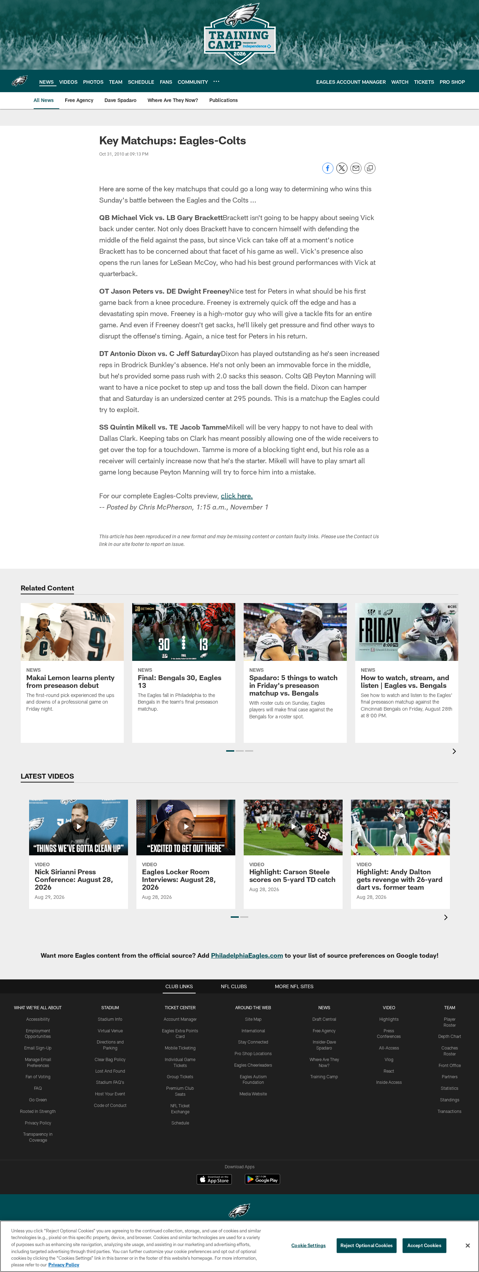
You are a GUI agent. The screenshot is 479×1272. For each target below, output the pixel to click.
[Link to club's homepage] (19, 81)
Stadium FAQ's (110, 1082)
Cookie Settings (308, 1245)
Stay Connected (253, 1041)
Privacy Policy (38, 1122)
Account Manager (180, 1019)
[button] (230, 750)
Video (389, 1007)
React (389, 1070)
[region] (239, 1246)
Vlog (389, 1059)
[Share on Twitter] (342, 172)
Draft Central (324, 1019)
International (253, 1030)
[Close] (467, 1245)
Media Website (253, 1093)
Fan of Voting (38, 1076)
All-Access (389, 1047)
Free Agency (324, 1030)
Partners (450, 1076)
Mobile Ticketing (180, 1047)
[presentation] (455, 752)
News (324, 1007)
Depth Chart (449, 1036)
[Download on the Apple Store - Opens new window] (214, 1180)
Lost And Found (110, 1070)
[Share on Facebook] (327, 172)
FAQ (38, 1088)
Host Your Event (110, 1093)
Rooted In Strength (38, 1111)
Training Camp (324, 1076)
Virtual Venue (110, 1030)
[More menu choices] (216, 81)
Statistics (449, 1088)
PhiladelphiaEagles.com (247, 955)
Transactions (449, 1111)
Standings (449, 1099)
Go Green (38, 1099)
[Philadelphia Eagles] (239, 1212)
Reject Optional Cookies (366, 1245)
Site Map (253, 1019)
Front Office (450, 1065)
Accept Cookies (424, 1245)
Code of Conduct (110, 1105)
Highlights (389, 1019)
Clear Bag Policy (110, 1059)
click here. (237, 495)
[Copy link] (370, 169)
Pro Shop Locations (253, 1053)
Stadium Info (110, 1019)
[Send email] (356, 172)
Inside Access (389, 1082)
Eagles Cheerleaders (253, 1064)
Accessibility (38, 1019)
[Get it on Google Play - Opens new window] (262, 1182)
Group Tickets (180, 1076)
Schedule (180, 1122)
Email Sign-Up (38, 1047)
